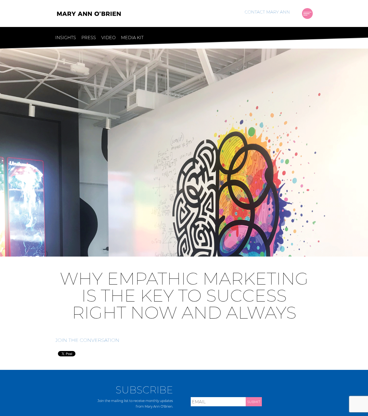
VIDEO (108, 37)
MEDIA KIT (132, 37)
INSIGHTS (65, 37)
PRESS (88, 37)
